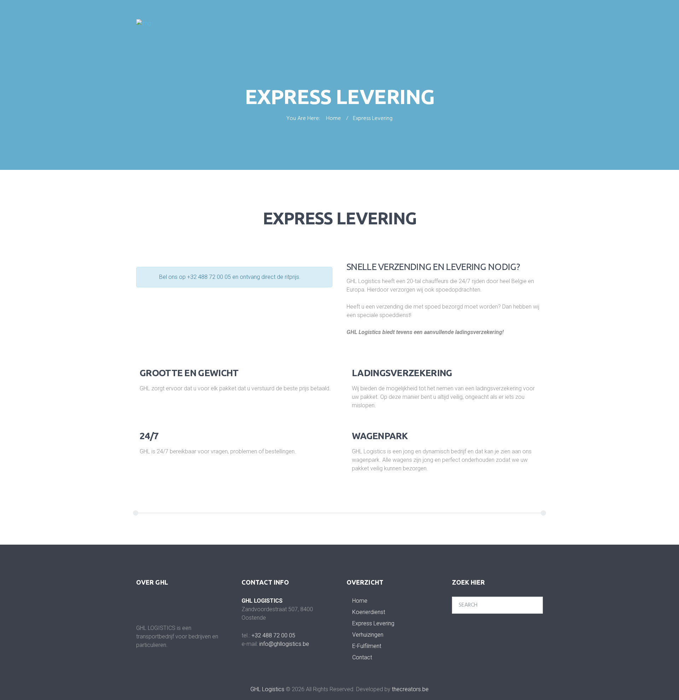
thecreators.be (410, 689)
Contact (362, 657)
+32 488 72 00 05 (273, 635)
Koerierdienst (368, 612)
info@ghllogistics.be (284, 644)
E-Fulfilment (366, 646)
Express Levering (373, 623)
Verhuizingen (367, 634)
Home (333, 119)
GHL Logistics (267, 689)
